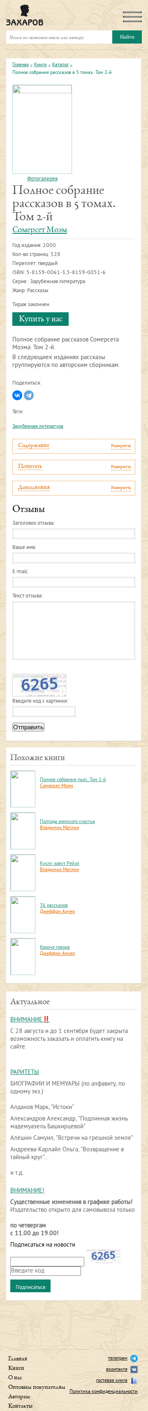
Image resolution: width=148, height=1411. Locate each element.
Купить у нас (40, 319)
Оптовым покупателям (36, 1387)
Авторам (19, 1397)
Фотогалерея (42, 179)
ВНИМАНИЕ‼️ (30, 1020)
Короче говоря (55, 948)
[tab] (73, 446)
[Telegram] (29, 395)
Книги (40, 65)
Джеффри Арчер (57, 912)
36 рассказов (54, 906)
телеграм (117, 1359)
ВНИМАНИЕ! (27, 1191)
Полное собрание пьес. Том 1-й (73, 780)
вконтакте (116, 1370)
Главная (20, 65)
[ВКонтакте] (17, 395)
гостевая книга (111, 1381)
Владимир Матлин (59, 828)
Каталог (60, 65)
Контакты (20, 1406)
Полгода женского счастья (67, 822)
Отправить (28, 727)
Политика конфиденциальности (103, 1392)
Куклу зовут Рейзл (59, 864)
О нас (15, 1378)
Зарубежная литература (37, 427)
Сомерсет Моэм (39, 230)
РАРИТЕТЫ (24, 1073)
